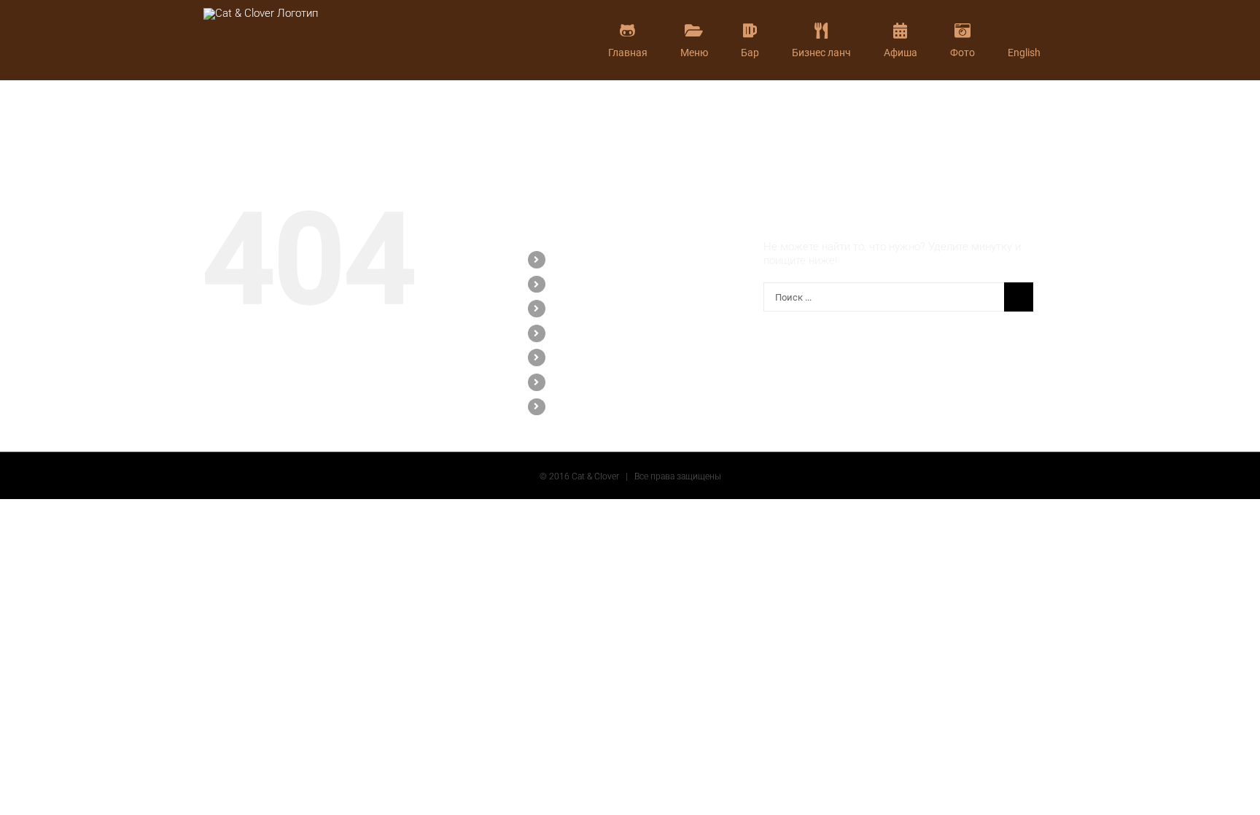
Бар (562, 308)
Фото (565, 381)
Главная (572, 259)
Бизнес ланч (582, 333)
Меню (566, 284)
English (569, 406)
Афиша (569, 357)
